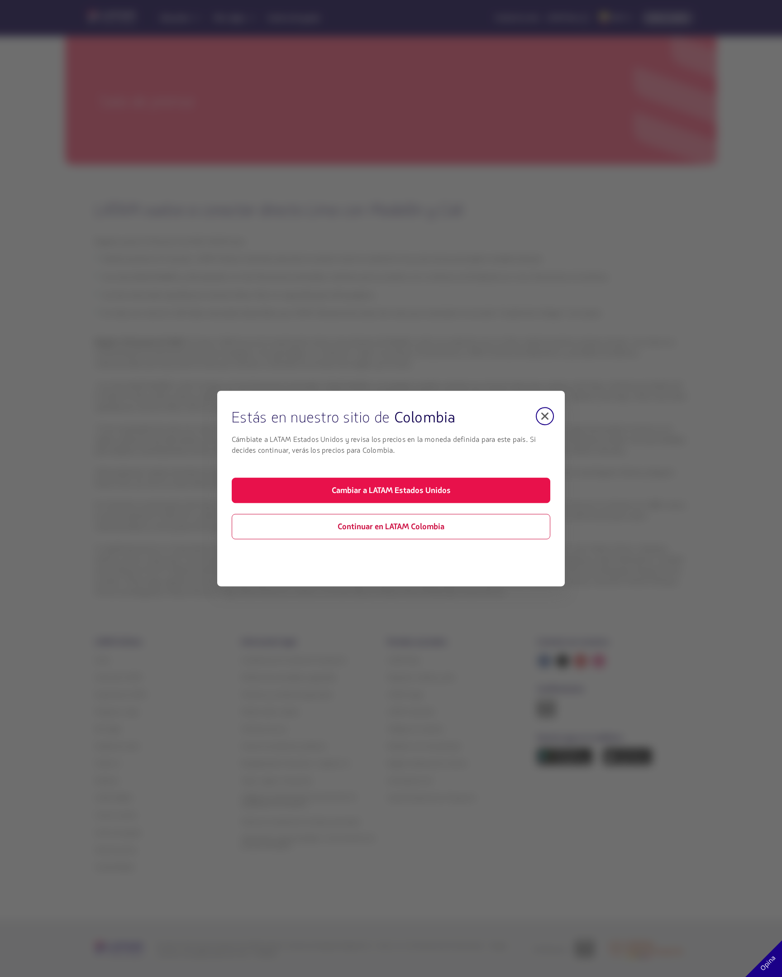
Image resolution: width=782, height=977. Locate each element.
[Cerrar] (545, 416)
